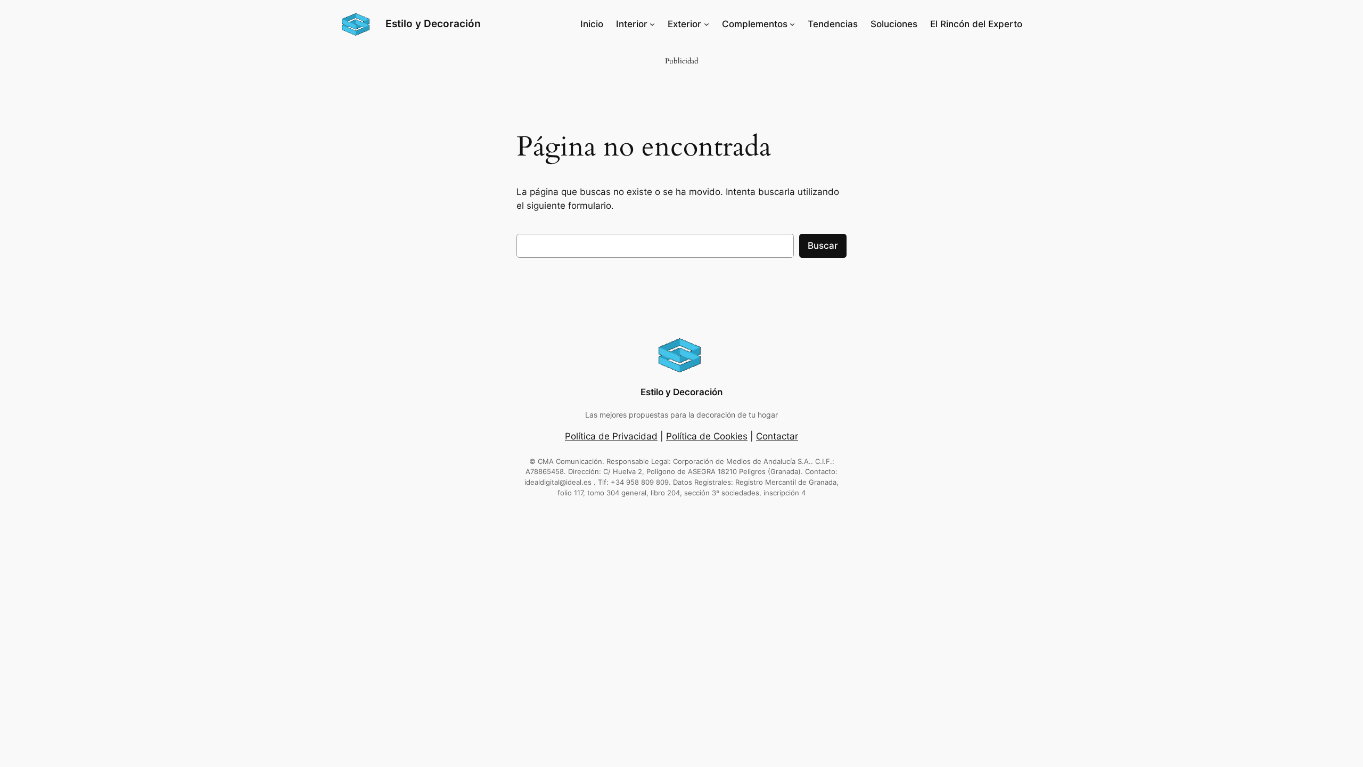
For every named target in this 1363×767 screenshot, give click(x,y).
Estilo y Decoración (433, 23)
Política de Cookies (707, 436)
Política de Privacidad (611, 436)
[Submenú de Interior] (652, 24)
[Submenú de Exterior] (706, 24)
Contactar (777, 436)
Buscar (823, 245)
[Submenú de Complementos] (792, 24)
